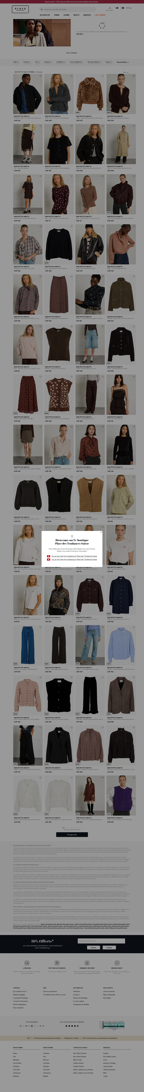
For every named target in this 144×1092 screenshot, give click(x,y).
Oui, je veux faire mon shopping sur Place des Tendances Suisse (74, 556)
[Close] (101, 532)
